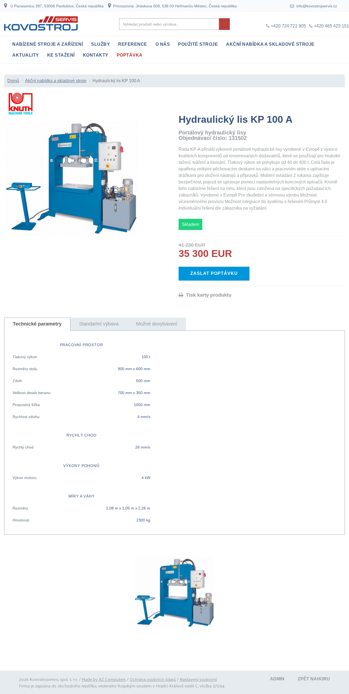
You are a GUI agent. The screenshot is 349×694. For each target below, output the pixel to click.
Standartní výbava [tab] (99, 324)
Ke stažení (61, 55)
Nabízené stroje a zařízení (47, 44)
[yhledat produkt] (224, 24)
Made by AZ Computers (104, 679)
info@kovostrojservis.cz (316, 6)
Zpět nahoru (314, 679)
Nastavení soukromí (198, 679)
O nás (162, 44)
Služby (100, 44)
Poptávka (130, 55)
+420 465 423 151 (331, 26)
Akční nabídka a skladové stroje (270, 44)
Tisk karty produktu (207, 295)
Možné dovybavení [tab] (156, 324)
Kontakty (96, 55)
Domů (13, 80)
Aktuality (25, 55)
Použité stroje (198, 44)
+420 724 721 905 (288, 26)
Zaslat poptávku (214, 273)
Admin (277, 679)
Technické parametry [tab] (37, 324)
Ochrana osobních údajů (153, 679)
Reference (132, 44)
